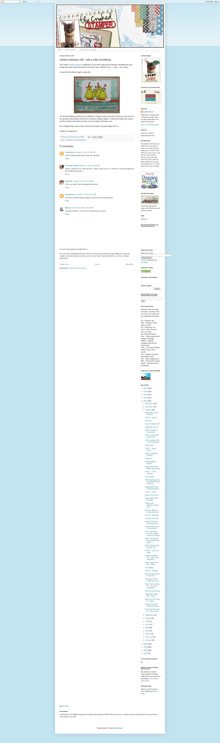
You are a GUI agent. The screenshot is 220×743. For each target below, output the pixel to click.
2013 (145, 394)
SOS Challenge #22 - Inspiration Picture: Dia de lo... (152, 482)
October (148, 410)
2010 (145, 644)
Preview (144, 260)
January (148, 640)
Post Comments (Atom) (78, 268)
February (149, 637)
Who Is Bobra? (71, 49)
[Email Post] (89, 137)
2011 (145, 401)
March (147, 634)
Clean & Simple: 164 (152, 424)
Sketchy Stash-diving (152, 591)
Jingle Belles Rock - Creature (152, 413)
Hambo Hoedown (75, 65)
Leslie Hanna (148, 112)
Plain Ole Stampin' (80, 140)
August (148, 618)
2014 (145, 391)
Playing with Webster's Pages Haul (152, 505)
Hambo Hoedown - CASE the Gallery (152, 605)
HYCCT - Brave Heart (150, 449)
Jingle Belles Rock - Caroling (152, 499)
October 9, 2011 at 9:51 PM (86, 194)
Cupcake (148, 458)
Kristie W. (69, 181)
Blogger (119, 728)
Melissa (68, 208)
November (149, 407)
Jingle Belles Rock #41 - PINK (151, 563)
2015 (145, 388)
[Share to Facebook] (99, 137)
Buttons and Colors (152, 495)
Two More (148, 421)
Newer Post (64, 264)
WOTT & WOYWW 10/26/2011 (151, 436)
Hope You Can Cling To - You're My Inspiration (152, 586)
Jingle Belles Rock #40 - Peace (151, 595)
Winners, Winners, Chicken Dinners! (152, 511)
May (147, 627)
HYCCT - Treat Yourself (150, 472)
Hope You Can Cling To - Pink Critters (152, 610)
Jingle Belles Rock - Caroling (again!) (152, 488)
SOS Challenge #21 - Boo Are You (152, 546)
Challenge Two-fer (151, 427)
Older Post (129, 264)
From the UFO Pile (152, 518)
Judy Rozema (70, 194)
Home (60, 49)
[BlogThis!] (95, 137)
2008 (145, 650)
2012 (145, 398)
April (147, 631)
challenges (69, 140)
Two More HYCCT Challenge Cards (152, 580)
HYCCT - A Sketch (151, 571)
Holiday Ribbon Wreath (150, 462)
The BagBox (149, 567)
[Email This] (93, 137)
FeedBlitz (144, 262)
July (147, 621)
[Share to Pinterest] (102, 137)
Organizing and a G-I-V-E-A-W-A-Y (152, 527)
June (147, 624)
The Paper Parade (72, 165)
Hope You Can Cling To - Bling (152, 600)
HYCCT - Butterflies (152, 515)
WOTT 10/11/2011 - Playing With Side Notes (152, 540)
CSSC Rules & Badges (88, 49)
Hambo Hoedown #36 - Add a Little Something (152, 557)
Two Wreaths (149, 477)
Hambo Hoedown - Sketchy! (152, 454)
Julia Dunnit (70, 152)
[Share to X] (97, 137)
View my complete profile (150, 124)
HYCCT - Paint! (150, 492)
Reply (67, 159)
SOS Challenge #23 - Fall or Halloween (152, 441)
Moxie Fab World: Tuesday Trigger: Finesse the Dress (152, 533)
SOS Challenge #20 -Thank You (152, 575)
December (149, 403)
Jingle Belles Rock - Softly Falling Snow (152, 467)
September (149, 615)
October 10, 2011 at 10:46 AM (83, 208)
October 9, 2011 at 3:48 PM (89, 165)
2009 (145, 647)
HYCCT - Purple (151, 418)
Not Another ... (150, 445)
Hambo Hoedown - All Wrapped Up (152, 522)
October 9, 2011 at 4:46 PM (84, 181)
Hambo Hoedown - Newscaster (152, 431)
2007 (145, 653)
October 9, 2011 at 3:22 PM (85, 152)
